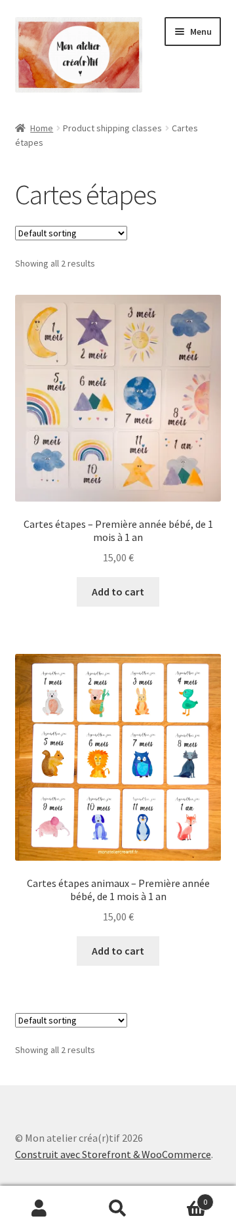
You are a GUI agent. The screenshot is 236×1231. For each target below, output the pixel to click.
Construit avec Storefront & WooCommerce (113, 1154)
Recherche (118, 1208)
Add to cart (118, 591)
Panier (182, 1197)
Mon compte (39, 1208)
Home (41, 128)
